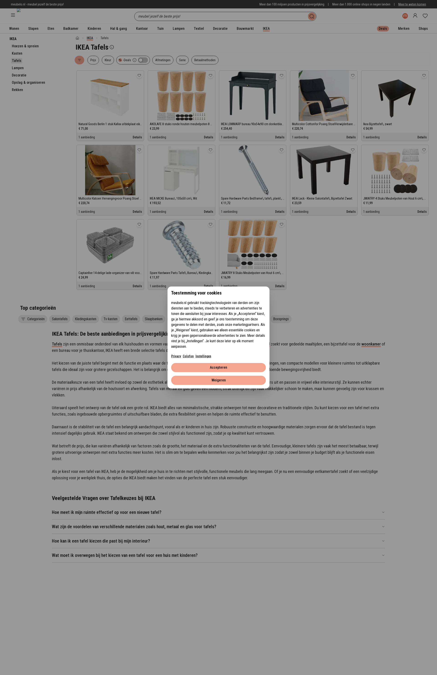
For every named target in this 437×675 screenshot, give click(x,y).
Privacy (176, 356)
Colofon (188, 356)
